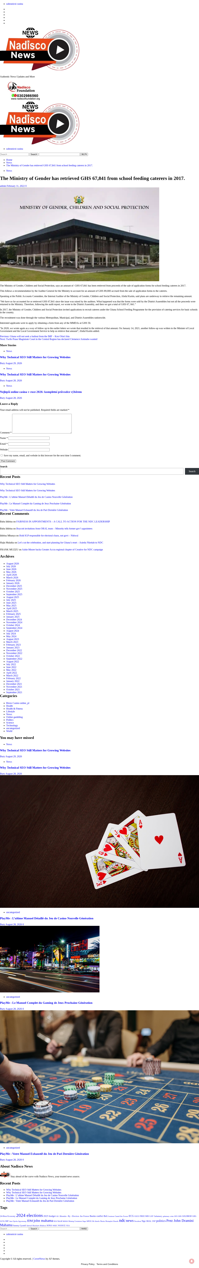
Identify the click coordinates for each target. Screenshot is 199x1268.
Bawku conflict (96, 1216)
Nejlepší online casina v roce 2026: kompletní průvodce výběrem (41, 391)
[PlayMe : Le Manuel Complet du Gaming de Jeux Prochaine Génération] (50, 991)
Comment (6, 432)
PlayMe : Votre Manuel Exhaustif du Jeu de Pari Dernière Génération (34, 510)
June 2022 (11, 667)
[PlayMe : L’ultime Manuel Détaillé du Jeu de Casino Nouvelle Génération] (99, 907)
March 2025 (12, 611)
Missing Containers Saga (77, 1221)
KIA (55, 1221)
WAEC (55, 1225)
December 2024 (14, 619)
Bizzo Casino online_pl (17, 703)
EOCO (136, 1216)
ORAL (148, 1221)
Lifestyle (10, 711)
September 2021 (14, 692)
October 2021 (13, 689)
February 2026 (13, 580)
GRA (194, 1216)
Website (4, 449)
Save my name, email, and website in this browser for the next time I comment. (42, 455)
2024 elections (29, 1215)
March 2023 (12, 642)
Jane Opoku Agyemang (17, 1221)
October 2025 (13, 591)
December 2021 (14, 684)
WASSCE (61, 1226)
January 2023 (12, 647)
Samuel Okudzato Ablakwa (36, 1225)
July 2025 (11, 600)
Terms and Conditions (107, 1264)
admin (3, 186)
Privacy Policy (88, 1264)
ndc (122, 1220)
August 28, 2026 (13, 380)
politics (161, 1220)
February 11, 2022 (16, 186)
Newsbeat (137, 1221)
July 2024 (11, 633)
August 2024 (12, 630)
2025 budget (49, 1216)
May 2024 (11, 636)
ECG (131, 1216)
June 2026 (11, 569)
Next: (48, 339)
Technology (12, 725)
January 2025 (12, 616)
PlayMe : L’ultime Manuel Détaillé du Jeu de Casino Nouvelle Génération (36, 497)
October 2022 (13, 656)
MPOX (89, 1221)
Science (10, 722)
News (9, 170)
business (111, 1216)
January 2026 (12, 583)
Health (9, 706)
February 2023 (13, 644)
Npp (143, 1221)
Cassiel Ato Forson (121, 1216)
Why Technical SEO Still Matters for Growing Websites (35, 357)
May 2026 (11, 572)
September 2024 (14, 628)
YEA (68, 1225)
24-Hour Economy (8, 1216)
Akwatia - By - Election (69, 1216)
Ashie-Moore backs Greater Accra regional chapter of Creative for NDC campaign (62, 549)
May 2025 (11, 605)
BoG (106, 1216)
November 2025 (14, 588)
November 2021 (14, 686)
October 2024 (13, 625)
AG (57, 1216)
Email (4, 443)
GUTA (2, 1221)
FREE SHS (144, 1216)
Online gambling (14, 717)
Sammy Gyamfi (19, 1225)
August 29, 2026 (13, 363)
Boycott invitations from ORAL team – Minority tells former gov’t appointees (54, 528)
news (130, 1221)
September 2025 (14, 594)
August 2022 (12, 661)
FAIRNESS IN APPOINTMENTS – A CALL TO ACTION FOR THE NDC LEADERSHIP (63, 521)
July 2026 (11, 566)
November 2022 (14, 653)
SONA (49, 1225)
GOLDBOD (187, 1216)
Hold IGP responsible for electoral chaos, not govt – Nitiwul (48, 535)
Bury (2, 363)
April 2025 (11, 608)
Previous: (34, 336)
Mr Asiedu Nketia (98, 1221)
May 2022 (11, 670)
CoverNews (39, 1258)
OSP (154, 1221)
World (9, 731)
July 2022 (11, 664)
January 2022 (12, 681)
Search (3, 466)
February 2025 (13, 614)
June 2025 (11, 602)
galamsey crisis (168, 1216)
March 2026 (12, 577)
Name (4, 438)
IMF (7, 1221)
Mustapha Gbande (111, 1221)
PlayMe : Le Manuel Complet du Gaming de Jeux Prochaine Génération (35, 503)
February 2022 (13, 678)
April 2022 (11, 672)
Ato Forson (84, 1216)
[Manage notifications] (191, 1261)
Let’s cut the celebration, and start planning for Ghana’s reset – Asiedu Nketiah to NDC (60, 542)
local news (63, 1221)
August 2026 (12, 563)
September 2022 (14, 658)
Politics (9, 720)
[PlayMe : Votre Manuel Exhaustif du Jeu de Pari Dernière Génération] (99, 1142)
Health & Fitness (14, 708)
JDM (30, 1220)
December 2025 (14, 586)
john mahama (43, 1221)
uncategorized (13, 728)
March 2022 (12, 675)
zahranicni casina (14, 3)
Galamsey (158, 1216)
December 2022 (14, 650)
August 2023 (12, 639)
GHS (179, 1216)
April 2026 (11, 574)
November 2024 (14, 622)
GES (175, 1216)
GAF (151, 1216)
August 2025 (12, 597)
